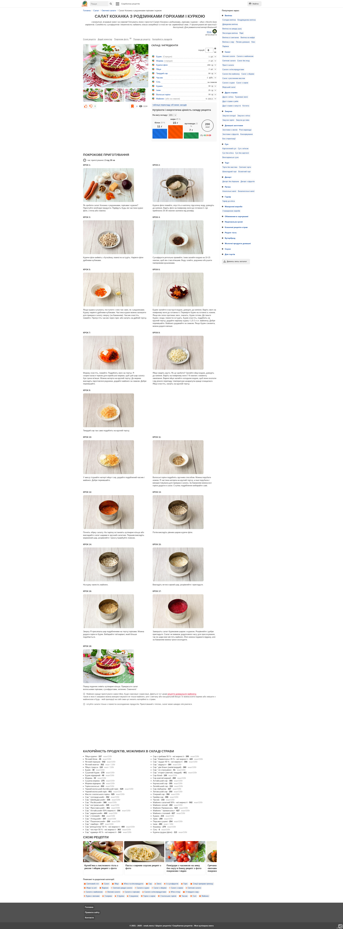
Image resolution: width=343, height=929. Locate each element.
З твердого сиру (192, 892)
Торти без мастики (229, 167)
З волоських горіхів (168, 896)
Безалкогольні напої (246, 191)
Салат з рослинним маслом (233, 78)
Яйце (117, 884)
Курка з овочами (92, 896)
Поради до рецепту (141, 39)
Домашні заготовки (234, 125)
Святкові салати (229, 61)
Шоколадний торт (229, 172)
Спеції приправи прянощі (203, 884)
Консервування (246, 134)
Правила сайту (92, 912)
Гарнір (228, 197)
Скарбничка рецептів (130, 4)
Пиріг (241, 33)
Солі (194, 896)
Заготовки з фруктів (230, 134)
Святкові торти (245, 167)
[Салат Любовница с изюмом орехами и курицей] (115, 65)
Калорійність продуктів (162, 39)
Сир (150, 884)
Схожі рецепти (89, 39)
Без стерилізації (229, 139)
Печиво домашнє (243, 42)
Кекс (253, 42)
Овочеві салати (228, 56)
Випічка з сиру (228, 42)
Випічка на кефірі (248, 38)
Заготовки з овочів (229, 130)
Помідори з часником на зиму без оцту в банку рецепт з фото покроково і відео (184, 868)
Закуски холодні (229, 116)
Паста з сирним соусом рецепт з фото (143, 866)
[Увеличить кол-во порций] (215, 48)
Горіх (185, 884)
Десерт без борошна (230, 181)
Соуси (228, 249)
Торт (227, 163)
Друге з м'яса (227, 97)
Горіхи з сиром (149, 896)
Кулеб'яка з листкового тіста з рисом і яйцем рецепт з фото (101, 866)
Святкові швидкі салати (122, 888)
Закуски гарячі (228, 120)
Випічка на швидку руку (232, 29)
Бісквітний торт (244, 172)
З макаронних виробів (231, 211)
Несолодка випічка (230, 33)
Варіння (105, 888)
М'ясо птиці (175, 892)
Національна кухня (234, 222)
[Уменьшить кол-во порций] (215, 52)
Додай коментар (105, 39)
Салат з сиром (242, 83)
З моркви (108, 896)
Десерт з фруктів (248, 181)
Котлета (246, 106)
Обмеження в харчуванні (236, 216)
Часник (184, 896)
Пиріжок (225, 46)
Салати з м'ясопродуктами (233, 69)
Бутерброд (230, 238)
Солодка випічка (229, 20)
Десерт (228, 177)
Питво (228, 187)
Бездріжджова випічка (247, 20)
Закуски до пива (242, 120)
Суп (226, 144)
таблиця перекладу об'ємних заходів (169, 105)
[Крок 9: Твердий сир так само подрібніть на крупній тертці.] (115, 410)
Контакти (89, 917)
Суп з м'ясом (243, 149)
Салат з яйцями (247, 74)
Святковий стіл (93, 884)
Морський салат (229, 87)
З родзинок (133, 896)
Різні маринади (245, 130)
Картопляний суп (229, 149)
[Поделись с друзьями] (340, 926)
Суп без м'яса (228, 153)
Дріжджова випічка (230, 24)
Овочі (159, 884)
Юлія (209, 32)
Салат (227, 52)
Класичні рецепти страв (236, 227)
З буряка (120, 896)
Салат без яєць (243, 61)
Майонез (205, 896)
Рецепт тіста (230, 233)
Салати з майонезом (245, 56)
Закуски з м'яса (243, 116)
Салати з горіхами (132, 892)
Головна (89, 907)
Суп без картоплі (242, 153)
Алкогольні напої (229, 191)
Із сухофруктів (172, 884)
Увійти (255, 4)
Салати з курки (228, 83)
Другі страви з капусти (231, 106)
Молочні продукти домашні (238, 243)
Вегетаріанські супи (230, 157)
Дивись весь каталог (237, 261)
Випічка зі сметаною (230, 38)
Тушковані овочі (241, 97)
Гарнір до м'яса (228, 201)
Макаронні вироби (233, 206)
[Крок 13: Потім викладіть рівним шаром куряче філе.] (185, 512)
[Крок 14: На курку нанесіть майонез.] (115, 564)
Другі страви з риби (230, 101)
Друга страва (231, 92)
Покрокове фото (122, 39)
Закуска (228, 111)
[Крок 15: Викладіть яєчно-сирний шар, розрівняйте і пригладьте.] (185, 564)
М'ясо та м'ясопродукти (133, 884)
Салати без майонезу (231, 74)
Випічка (228, 15)
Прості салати (228, 65)
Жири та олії (91, 888)
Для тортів (230, 254)
